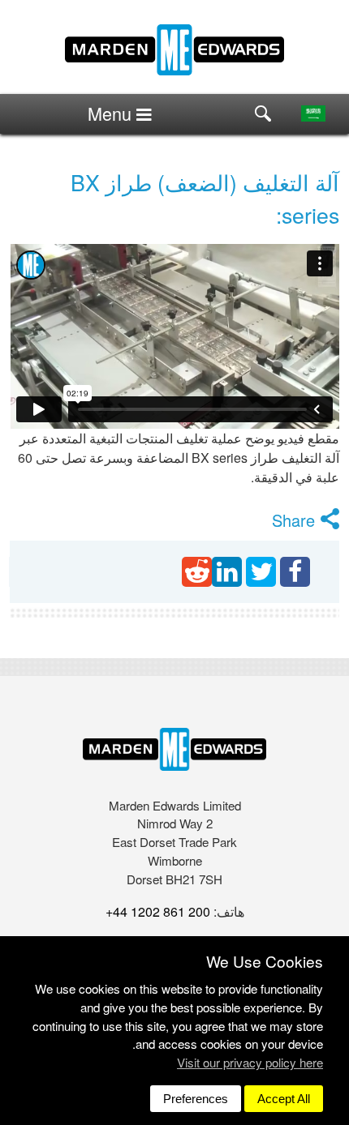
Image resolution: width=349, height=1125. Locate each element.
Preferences (195, 1099)
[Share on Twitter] (261, 572)
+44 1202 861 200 (158, 911)
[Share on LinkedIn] (227, 572)
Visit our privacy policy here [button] (250, 1062)
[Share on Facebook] (295, 572)
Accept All (283, 1099)
